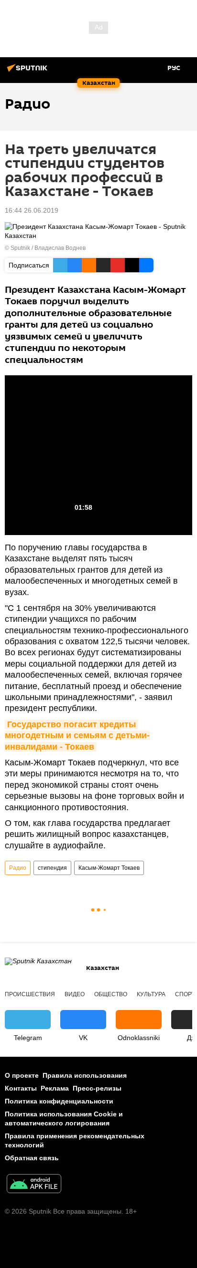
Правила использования (85, 1075)
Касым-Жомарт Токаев (109, 868)
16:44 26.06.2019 (31, 210)
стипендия (52, 868)
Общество (110, 994)
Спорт (185, 994)
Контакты (21, 1088)
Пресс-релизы (97, 1088)
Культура (151, 994)
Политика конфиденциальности (59, 1101)
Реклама (55, 1088)
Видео (75, 994)
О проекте (22, 1075)
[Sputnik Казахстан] (29, 71)
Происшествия (30, 994)
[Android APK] (33, 1185)
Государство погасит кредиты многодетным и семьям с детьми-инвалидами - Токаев (77, 736)
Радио (17, 868)
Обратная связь (32, 1158)
